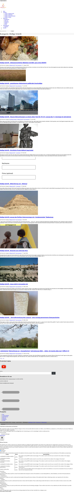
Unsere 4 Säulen (5, 415)
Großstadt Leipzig (12, 119)
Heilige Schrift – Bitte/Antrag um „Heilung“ (13, 184)
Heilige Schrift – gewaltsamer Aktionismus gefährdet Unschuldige (21, 83)
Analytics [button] (2, 478)
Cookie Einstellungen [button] (5, 434)
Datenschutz (44, 422)
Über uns (6, 20)
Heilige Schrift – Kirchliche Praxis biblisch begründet (16, 150)
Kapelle (5, 23)
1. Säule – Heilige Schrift (9, 13)
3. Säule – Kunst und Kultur (9, 16)
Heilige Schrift (12, 65)
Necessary (3, 450)
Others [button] (1, 487)
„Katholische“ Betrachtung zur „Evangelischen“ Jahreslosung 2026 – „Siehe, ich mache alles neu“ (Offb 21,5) (34, 351)
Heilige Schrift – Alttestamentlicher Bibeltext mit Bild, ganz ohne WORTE (23, 63)
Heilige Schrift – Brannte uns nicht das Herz (14, 250)
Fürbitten (6, 26)
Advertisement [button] (3, 483)
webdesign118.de (31, 422)
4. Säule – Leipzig (7, 17)
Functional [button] (2, 471)
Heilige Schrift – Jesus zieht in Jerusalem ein (14, 284)
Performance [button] (2, 474)
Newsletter (6, 21)
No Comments (19, 65)
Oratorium (5, 18)
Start (4, 11)
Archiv (5, 24)
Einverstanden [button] (3, 432)
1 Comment (18, 152)
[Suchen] (54, 373)
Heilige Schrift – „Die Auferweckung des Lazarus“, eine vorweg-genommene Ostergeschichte (29, 317)
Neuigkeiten (6, 19)
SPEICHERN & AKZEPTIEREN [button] (5, 491)
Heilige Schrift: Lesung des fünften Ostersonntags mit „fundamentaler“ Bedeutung (26, 217)
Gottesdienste (6, 25)
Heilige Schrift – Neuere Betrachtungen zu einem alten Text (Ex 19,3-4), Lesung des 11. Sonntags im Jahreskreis (35, 117)
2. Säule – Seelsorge (8, 14)
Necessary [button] (2, 449)
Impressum (38, 422)
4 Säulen (5, 12)
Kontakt (4, 27)
